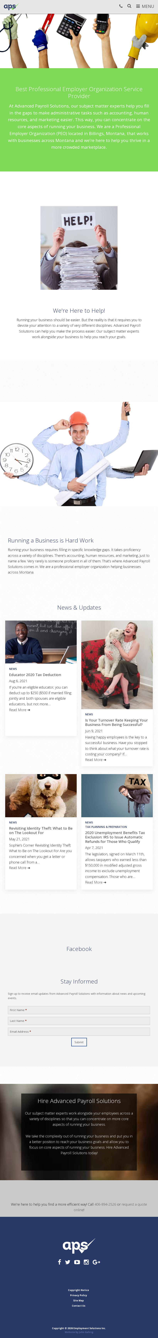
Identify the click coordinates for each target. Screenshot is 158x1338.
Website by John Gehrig (79, 1332)
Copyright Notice (78, 1290)
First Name (18, 1010)
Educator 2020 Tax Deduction (35, 674)
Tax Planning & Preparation (106, 827)
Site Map (78, 1300)
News (13, 669)
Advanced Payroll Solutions (11, 6)
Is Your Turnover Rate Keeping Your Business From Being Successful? (116, 722)
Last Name (18, 1021)
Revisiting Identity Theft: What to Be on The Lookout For (41, 830)
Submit (79, 1042)
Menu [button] (148, 6)
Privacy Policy (78, 1295)
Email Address (20, 1031)
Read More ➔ (19, 709)
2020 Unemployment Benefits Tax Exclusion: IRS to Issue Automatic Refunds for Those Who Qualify (115, 837)
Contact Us (78, 1305)
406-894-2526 (105, 1204)
